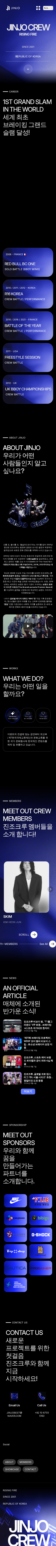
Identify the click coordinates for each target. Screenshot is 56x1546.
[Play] (28, 626)
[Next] (50, 889)
